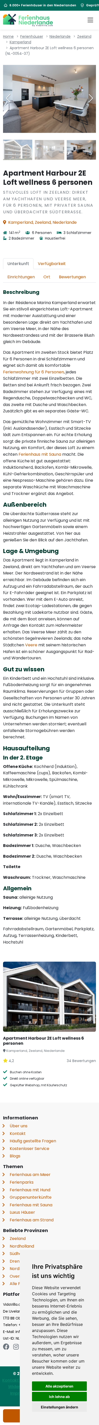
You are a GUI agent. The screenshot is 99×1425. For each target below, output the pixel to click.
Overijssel (19, 1276)
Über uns (18, 1126)
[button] (91, 98)
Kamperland (20, 42)
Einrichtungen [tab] (21, 277)
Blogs (15, 1156)
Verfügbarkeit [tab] (52, 264)
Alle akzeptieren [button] (59, 1386)
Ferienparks (22, 1182)
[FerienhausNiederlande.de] (28, 20)
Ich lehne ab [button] (59, 1396)
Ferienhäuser (31, 36)
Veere (31, 645)
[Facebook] (6, 1346)
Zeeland (84, 36)
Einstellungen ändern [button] (59, 1407)
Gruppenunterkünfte (31, 1197)
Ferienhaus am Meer (30, 1175)
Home (8, 36)
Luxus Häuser (22, 1212)
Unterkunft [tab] (18, 264)
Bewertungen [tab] (72, 277)
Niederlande (60, 36)
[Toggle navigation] (90, 20)
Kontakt (18, 1133)
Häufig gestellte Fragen (33, 1141)
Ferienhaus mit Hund (30, 1190)
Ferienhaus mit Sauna (40, 454)
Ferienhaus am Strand (32, 1220)
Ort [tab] (46, 277)
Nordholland (22, 1246)
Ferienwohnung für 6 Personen (33, 372)
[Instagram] (16, 1346)
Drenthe (18, 1261)
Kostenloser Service (29, 1149)
